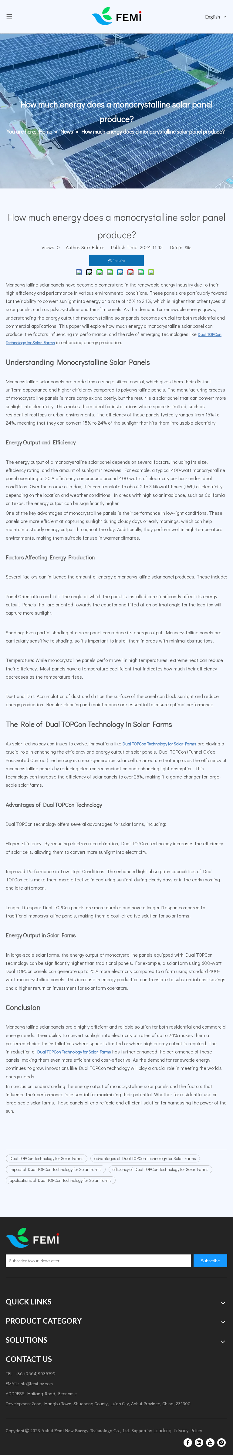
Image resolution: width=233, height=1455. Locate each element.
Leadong (162, 1430)
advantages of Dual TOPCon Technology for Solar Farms (145, 1158)
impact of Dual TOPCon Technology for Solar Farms (56, 1169)
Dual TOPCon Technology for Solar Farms (46, 1158)
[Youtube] (210, 1442)
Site (188, 247)
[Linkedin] (199, 1442)
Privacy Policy (188, 1430)
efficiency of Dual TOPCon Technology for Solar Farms (160, 1169)
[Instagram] (221, 1442)
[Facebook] (188, 1442)
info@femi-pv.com (36, 1383)
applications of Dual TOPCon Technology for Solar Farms (61, 1180)
